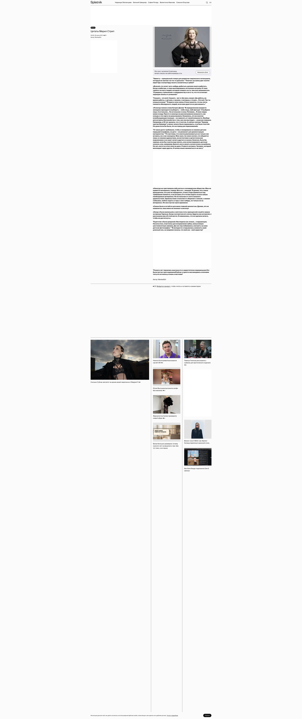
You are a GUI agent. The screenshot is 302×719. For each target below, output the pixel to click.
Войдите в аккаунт (163, 286)
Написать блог (202, 72)
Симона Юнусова (182, 2)
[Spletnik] (96, 2)
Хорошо (207, 715)
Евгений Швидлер (140, 2)
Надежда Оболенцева (123, 2)
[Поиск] (207, 2)
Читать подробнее (172, 715)
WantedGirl (162, 280)
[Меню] (210, 2)
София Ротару (153, 2)
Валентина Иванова (167, 2)
